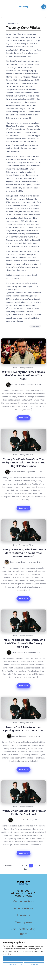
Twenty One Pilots (26, 367)
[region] (23, 954)
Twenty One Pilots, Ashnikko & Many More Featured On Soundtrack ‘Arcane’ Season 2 (23, 553)
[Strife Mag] (23, 883)
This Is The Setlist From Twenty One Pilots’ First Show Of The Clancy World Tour (23, 643)
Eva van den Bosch (18, 384)
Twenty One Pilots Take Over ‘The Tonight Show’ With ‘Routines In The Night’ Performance (23, 462)
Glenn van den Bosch (18, 562)
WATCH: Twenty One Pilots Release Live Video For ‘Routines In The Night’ (23, 375)
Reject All (34, 965)
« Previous (7, 866)
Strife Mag (23, 6)
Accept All (23, 959)
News (15, 367)
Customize (12, 965)
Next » (26, 869)
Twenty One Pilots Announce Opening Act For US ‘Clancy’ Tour (23, 728)
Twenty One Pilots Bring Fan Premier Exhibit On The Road (23, 812)
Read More (23, 418)
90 (19, 869)
